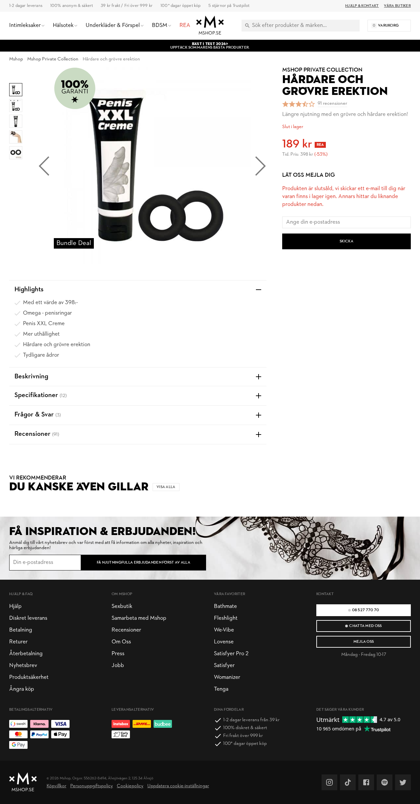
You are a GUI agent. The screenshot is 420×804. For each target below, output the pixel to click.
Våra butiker (397, 6)
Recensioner (126, 630)
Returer (18, 642)
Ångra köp (21, 689)
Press (118, 654)
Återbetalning (26, 654)
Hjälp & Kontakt (362, 6)
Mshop (16, 59)
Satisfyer (224, 665)
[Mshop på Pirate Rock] (384, 782)
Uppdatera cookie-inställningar (178, 786)
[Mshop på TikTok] (348, 782)
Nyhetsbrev (23, 665)
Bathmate (225, 606)
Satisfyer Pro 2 (231, 654)
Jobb (118, 665)
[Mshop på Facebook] (366, 782)
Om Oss (121, 642)
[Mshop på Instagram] (329, 782)
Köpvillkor (56, 786)
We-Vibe (224, 630)
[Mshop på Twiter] (403, 782)
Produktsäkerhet (29, 677)
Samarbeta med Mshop (139, 618)
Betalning (20, 630)
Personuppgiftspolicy (91, 786)
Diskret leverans (28, 618)
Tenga (221, 689)
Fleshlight (226, 618)
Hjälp (15, 606)
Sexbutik (122, 606)
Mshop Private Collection (52, 59)
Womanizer (227, 677)
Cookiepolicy (130, 786)
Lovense (224, 642)
